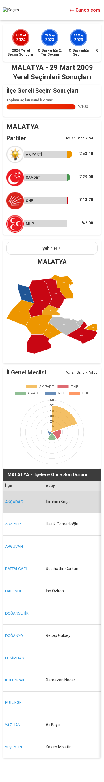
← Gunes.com (85, 10)
